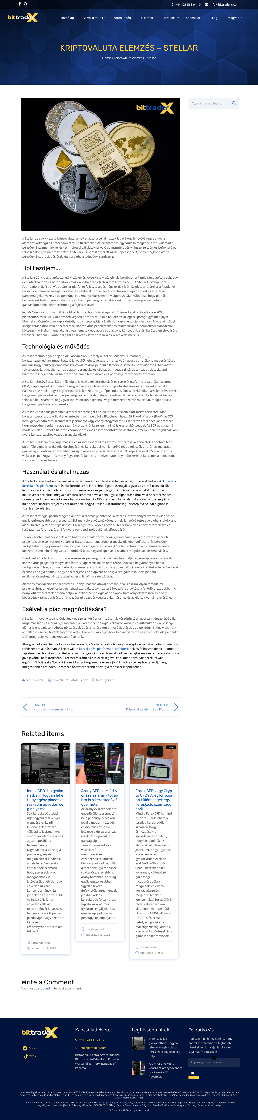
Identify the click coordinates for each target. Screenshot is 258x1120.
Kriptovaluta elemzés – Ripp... (147, 709)
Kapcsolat (193, 18)
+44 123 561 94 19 (91, 1039)
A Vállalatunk (93, 18)
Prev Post (39, 704)
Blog (214, 18)
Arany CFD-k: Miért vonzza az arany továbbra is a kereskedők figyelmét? (99, 797)
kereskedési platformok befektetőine (106, 649)
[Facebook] (20, 4)
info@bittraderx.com (93, 1048)
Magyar (233, 18)
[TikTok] (26, 4)
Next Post (162, 704)
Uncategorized (105, 680)
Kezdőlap (67, 18)
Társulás (169, 18)
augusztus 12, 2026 (98, 934)
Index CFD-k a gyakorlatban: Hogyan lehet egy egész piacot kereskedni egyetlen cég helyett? (45, 799)
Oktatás (147, 18)
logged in (46, 988)
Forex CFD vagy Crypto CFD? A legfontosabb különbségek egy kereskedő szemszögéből (153, 799)
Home (106, 58)
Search (234, 103)
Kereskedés (122, 18)
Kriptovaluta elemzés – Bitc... (54, 709)
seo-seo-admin (35, 680)
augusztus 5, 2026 (151, 953)
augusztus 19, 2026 (43, 948)
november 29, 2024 (65, 680)
